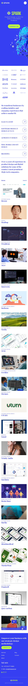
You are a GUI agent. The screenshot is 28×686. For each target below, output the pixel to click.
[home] (5, 3)
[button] (25, 2)
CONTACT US (14, 26)
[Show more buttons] (25, 629)
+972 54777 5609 (9, 666)
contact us (6, 647)
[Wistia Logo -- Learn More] (22, 629)
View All (25, 180)
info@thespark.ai (11, 669)
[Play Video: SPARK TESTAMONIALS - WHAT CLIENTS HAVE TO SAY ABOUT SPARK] (13, 621)
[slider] (12, 629)
